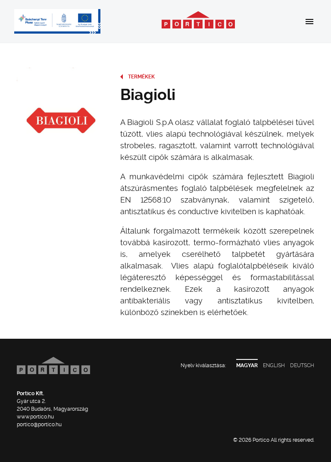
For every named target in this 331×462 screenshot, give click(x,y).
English (274, 365)
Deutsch (302, 365)
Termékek (141, 77)
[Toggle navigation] (307, 21)
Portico (198, 19)
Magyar (247, 365)
